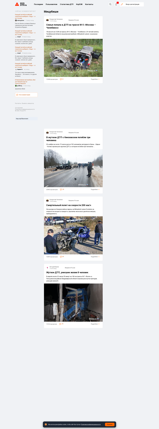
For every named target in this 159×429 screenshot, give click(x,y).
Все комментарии (24, 95)
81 (63, 256)
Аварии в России (74, 20)
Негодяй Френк (54, 267)
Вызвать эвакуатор (28, 103)
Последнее (38, 4)
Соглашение (19, 108)
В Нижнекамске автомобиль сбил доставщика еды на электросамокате (25, 81)
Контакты (89, 4)
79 (62, 324)
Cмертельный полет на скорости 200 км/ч (68, 205)
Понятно (109, 424)
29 (63, 189)
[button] (116, 4)
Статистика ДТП (66, 4)
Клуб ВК (79, 4)
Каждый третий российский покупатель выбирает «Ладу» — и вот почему (25, 16)
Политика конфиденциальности (25, 109)
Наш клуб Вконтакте (22, 118)
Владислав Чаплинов (56, 19)
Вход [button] (132, 4)
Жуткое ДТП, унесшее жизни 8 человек (67, 272)
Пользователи (51, 4)
